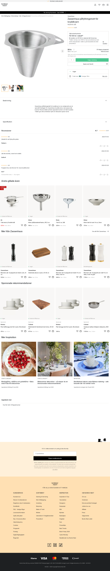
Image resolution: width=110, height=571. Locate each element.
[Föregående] (3, 51)
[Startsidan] (4, 4)
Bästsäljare (62, 515)
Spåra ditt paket (17, 515)
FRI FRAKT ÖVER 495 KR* (56, 1)
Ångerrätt (16, 538)
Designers (62, 503)
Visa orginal (17, 174)
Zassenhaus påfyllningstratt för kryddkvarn (42, 16)
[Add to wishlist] (22, 225)
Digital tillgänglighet (18, 534)
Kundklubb (16, 506)
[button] (72, 27)
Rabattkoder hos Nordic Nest (67, 538)
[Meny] (108, 5)
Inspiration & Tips (64, 496)
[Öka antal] (74, 60)
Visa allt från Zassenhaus (99, 231)
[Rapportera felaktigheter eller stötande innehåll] (107, 146)
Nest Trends (62, 528)
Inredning (39, 503)
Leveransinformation (19, 512)
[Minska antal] (69, 60)
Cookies (15, 525)
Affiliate (84, 509)
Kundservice (16, 496)
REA (60, 509)
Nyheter (61, 512)
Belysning (39, 506)
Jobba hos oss (86, 506)
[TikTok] (61, 545)
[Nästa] (62, 51)
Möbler (38, 512)
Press (83, 512)
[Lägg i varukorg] (25, 225)
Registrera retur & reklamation (21, 503)
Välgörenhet (85, 515)
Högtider (61, 519)
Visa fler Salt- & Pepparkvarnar (11, 405)
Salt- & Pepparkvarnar (25, 16)
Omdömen (85, 500)
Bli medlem (105, 42)
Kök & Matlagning (5, 16)
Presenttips (62, 525)
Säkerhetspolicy (18, 522)
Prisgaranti (16, 528)
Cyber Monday (63, 534)
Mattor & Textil (40, 509)
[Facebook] (49, 545)
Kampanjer (62, 506)
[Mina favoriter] (99, 5)
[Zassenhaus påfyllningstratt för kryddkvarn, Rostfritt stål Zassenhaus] (33, 51)
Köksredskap (14, 16)
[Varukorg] (103, 5)
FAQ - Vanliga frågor (19, 509)
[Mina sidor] (95, 5)
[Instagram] (55, 545)
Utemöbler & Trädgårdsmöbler (44, 515)
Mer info (104, 76)
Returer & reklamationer (20, 500)
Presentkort (39, 519)
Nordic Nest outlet (87, 519)
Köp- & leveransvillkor (19, 519)
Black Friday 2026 (64, 531)
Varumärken (62, 500)
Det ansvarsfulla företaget (89, 503)
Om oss (84, 496)
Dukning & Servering (42, 496)
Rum (60, 522)
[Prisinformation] (74, 49)
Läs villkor (55, 469)
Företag (15, 531)
